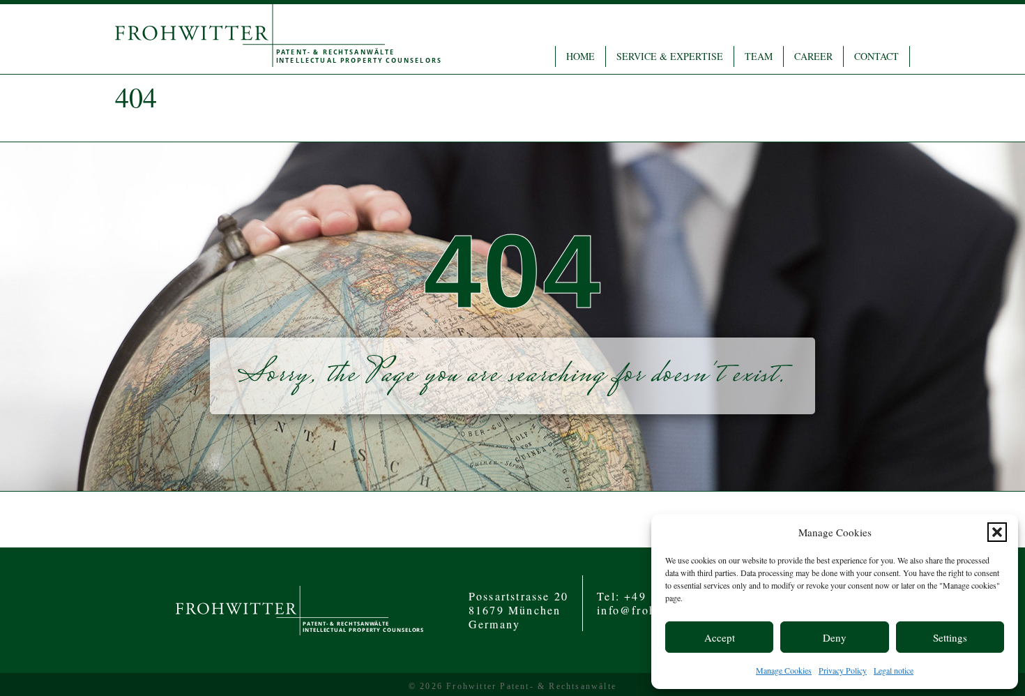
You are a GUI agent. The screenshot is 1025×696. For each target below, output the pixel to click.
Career (813, 56)
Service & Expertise (669, 56)
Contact (876, 56)
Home (580, 56)
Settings (950, 637)
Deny (834, 637)
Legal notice (893, 670)
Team (759, 56)
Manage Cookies (784, 670)
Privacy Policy (843, 670)
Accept (719, 637)
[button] (997, 532)
